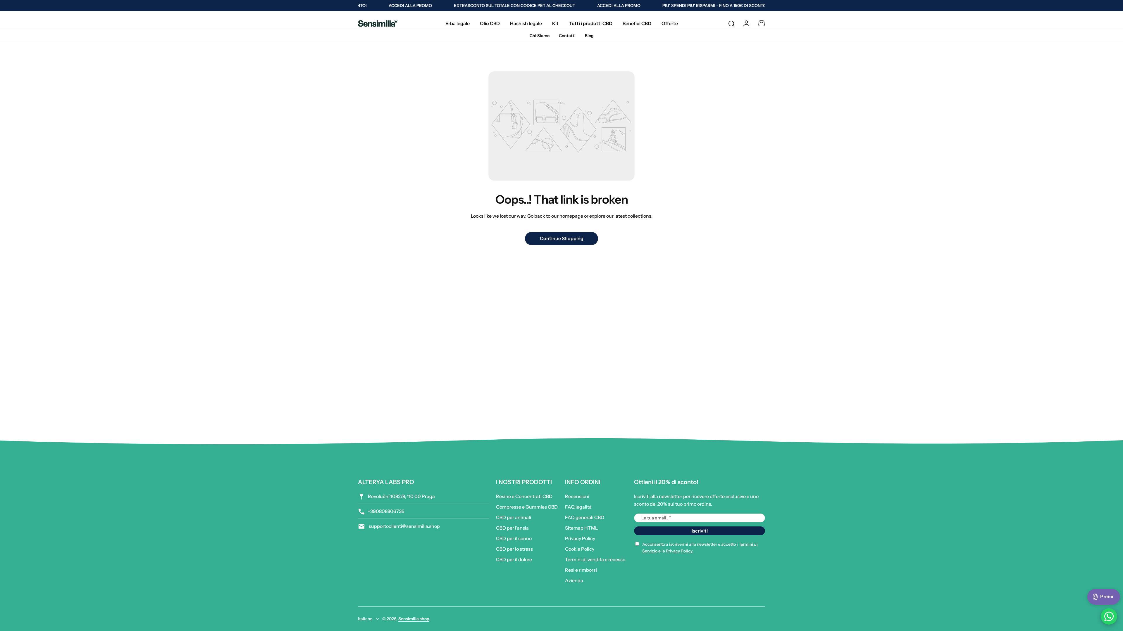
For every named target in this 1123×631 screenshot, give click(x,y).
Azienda (574, 580)
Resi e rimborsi (581, 570)
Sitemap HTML (581, 528)
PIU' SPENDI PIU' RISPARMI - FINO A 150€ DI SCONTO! (704, 5)
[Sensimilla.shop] (378, 23)
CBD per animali (513, 517)
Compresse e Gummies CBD (527, 507)
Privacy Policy (580, 538)
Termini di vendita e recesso (595, 559)
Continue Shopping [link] (561, 238)
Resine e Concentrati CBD (524, 496)
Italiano (365, 618)
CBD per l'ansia (512, 528)
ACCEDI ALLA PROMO (400, 5)
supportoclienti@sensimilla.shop (404, 526)
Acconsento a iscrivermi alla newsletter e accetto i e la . (700, 548)
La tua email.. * (656, 518)
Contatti (567, 35)
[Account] (746, 23)
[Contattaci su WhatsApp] (1109, 616)
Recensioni (577, 496)
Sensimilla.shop (413, 618)
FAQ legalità (578, 507)
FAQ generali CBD (584, 517)
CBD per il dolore (514, 559)
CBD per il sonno (514, 538)
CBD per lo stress (514, 549)
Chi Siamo (540, 35)
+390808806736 (386, 511)
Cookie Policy (579, 549)
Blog (589, 35)
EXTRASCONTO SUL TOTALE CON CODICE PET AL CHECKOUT (504, 5)
